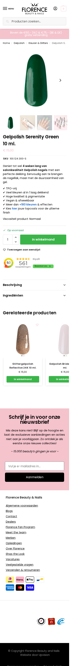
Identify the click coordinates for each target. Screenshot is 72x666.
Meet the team (16, 532)
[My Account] (55, 8)
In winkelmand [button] (23, 379)
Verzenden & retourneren (23, 570)
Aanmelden (34, 477)
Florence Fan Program (20, 527)
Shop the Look (15, 554)
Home (6, 43)
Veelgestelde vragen (19, 565)
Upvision (44, 655)
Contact (11, 516)
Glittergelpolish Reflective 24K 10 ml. (22, 366)
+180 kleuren (28, 204)
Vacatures (13, 559)
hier (14, 208)
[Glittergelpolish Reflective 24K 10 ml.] (23, 339)
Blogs (9, 511)
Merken (11, 538)
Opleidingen (14, 543)
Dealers (11, 522)
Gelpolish (19, 43)
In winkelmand (43, 239)
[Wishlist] (37, 325)
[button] (64, 8)
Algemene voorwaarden (22, 506)
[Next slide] (60, 80)
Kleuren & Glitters (38, 43)
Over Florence (15, 548)
